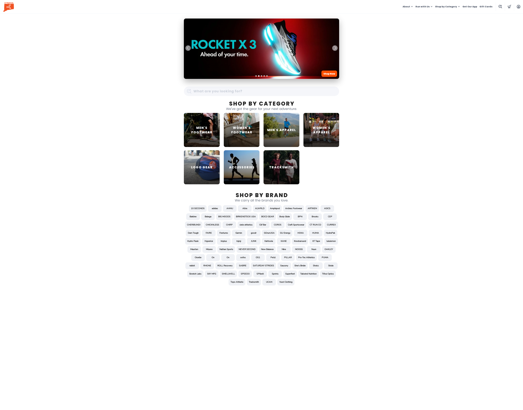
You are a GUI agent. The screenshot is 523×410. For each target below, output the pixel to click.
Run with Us (423, 6)
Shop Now (329, 73)
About (406, 6)
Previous (188, 48)
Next (335, 48)
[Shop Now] (261, 49)
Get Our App (470, 6)
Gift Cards (486, 6)
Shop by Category (446, 6)
